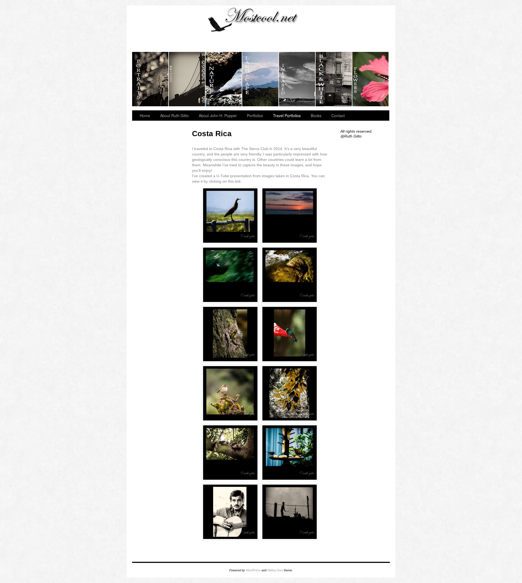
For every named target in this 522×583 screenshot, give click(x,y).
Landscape (260, 79)
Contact (338, 115)
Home (145, 115)
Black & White (334, 79)
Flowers (370, 79)
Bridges (187, 79)
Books (316, 115)
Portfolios (255, 115)
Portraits (150, 79)
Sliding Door (275, 570)
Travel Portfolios (287, 115)
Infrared (297, 79)
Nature (224, 79)
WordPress (253, 570)
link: (238, 181)
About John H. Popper (218, 115)
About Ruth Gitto (174, 115)
